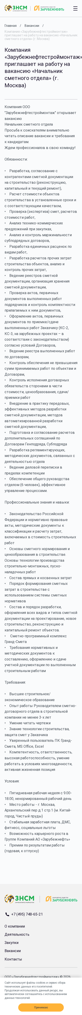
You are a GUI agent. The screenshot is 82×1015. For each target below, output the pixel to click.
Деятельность (17, 934)
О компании (15, 926)
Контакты (13, 959)
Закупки (11, 943)
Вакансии (13, 951)
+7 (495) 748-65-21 (27, 914)
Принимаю (41, 1007)
